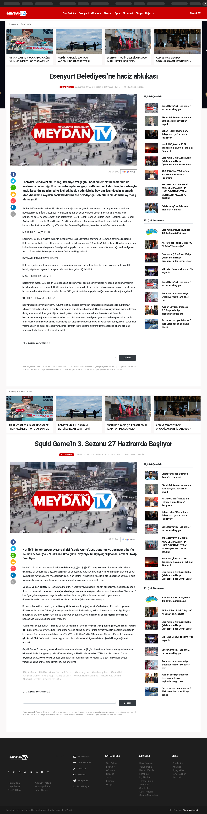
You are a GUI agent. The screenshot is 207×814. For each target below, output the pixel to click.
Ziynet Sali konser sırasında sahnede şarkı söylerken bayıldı (176, 121)
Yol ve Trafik (145, 767)
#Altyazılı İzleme (31, 675)
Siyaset (108, 13)
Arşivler (81, 774)
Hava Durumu (146, 763)
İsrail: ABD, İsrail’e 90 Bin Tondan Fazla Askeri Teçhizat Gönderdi (177, 147)
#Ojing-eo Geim (63, 675)
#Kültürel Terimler (32, 679)
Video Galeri (84, 762)
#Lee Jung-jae (82, 672)
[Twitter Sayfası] (15, 772)
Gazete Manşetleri (148, 795)
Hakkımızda (14, 783)
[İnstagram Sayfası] (21, 772)
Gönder (127, 357)
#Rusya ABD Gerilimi (111, 675)
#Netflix (43, 672)
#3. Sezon (67, 672)
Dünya (139, 13)
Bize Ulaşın (83, 786)
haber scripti (106, 810)
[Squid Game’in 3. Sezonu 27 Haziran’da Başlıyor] (73, 497)
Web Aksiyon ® (190, 810)
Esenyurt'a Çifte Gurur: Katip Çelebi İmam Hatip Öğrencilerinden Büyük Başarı (177, 161)
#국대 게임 (47, 675)
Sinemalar (144, 784)
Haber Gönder (42, 790)
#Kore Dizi (54, 672)
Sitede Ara (178, 763)
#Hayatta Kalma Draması (85, 675)
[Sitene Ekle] (49, 772)
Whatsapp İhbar (42, 786)
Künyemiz (82, 780)
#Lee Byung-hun (100, 672)
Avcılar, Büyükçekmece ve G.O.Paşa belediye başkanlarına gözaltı (175, 310)
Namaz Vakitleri (147, 770)
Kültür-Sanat (26, 391)
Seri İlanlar (144, 788)
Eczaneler (144, 774)
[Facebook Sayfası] (9, 772)
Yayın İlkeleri (14, 786)
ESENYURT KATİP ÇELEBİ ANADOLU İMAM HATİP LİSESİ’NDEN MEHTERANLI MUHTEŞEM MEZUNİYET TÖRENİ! (175, 191)
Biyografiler (178, 770)
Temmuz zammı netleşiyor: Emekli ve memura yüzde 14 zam (176, 297)
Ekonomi (128, 13)
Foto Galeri (83, 756)
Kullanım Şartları (43, 783)
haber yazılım (119, 810)
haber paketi (93, 810)
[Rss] (38, 772)
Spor (117, 13)
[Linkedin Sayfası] (32, 772)
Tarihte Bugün (146, 781)
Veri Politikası (14, 790)
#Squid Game (30, 672)
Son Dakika (69, 13)
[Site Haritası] (43, 772)
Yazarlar (81, 768)
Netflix (80, 653)
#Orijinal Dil (116, 672)
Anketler (177, 767)
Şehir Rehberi (146, 791)
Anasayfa (13, 24)
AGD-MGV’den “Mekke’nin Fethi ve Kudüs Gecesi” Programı (175, 174)
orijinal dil (108, 638)
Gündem (96, 13)
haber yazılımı (79, 810)
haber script (132, 810)
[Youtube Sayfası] (26, 772)
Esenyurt (83, 13)
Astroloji (177, 777)
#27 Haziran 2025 (52, 679)
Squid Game (29, 649)
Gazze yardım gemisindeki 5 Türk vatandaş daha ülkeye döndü (176, 323)
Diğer (148, 13)
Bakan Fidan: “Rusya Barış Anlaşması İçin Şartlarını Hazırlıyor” (175, 134)
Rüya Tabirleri (179, 774)
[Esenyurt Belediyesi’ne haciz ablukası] (73, 129)
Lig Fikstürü (145, 777)
